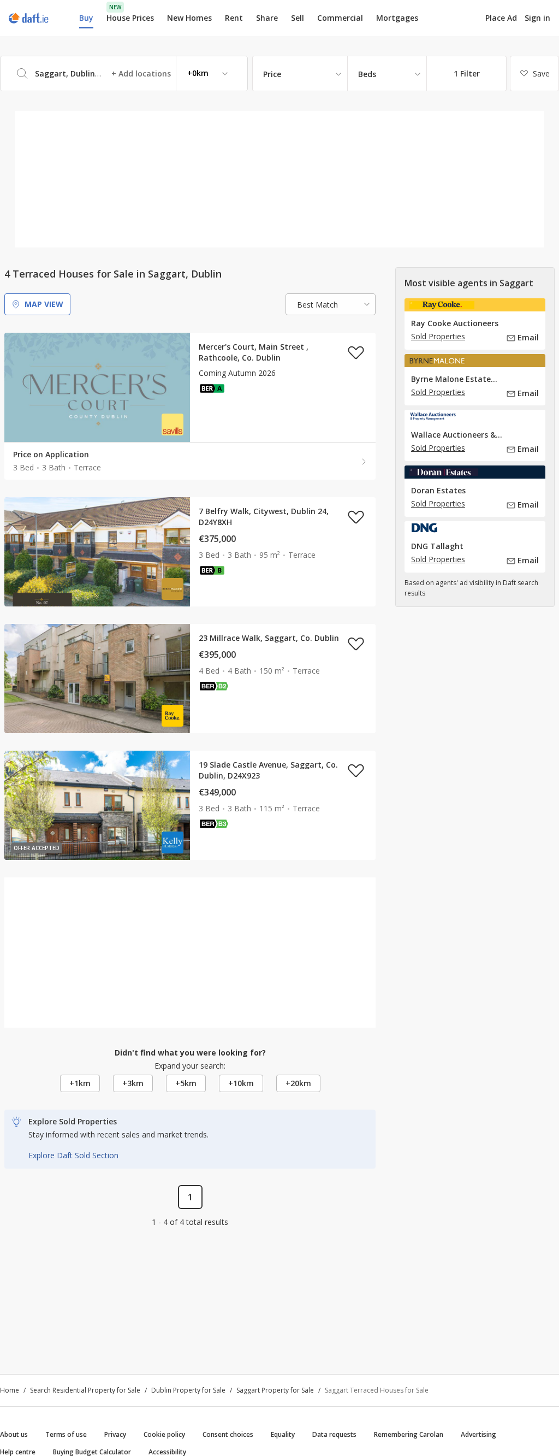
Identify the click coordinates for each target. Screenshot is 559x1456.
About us (14, 1434)
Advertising (478, 1434)
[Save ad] (356, 352)
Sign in (537, 18)
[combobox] (124, 73)
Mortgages (397, 18)
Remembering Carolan (408, 1434)
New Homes (189, 18)
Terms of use (66, 1434)
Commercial (340, 18)
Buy (86, 18)
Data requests (334, 1434)
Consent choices (228, 1434)
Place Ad (501, 18)
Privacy (115, 1434)
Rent (234, 18)
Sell (297, 18)
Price (272, 74)
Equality (283, 1434)
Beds (367, 74)
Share (267, 18)
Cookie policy (164, 1434)
